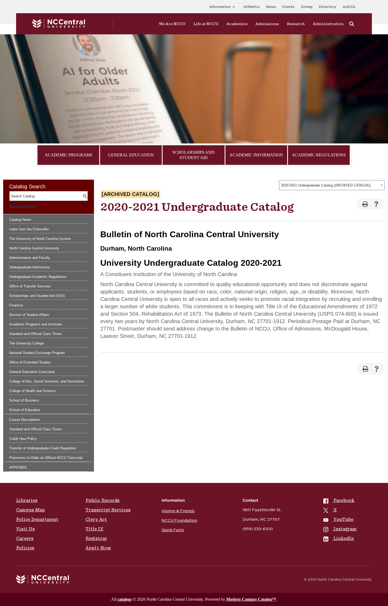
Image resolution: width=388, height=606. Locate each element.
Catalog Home (20, 220)
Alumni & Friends (178, 511)
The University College (26, 343)
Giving (307, 6)
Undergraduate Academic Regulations (38, 277)
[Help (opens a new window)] (376, 204)
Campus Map (30, 509)
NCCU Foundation (179, 520)
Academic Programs (68, 155)
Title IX (94, 528)
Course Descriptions (24, 420)
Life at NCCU (206, 24)
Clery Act (96, 519)
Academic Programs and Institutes (35, 324)
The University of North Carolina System (40, 239)
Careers (25, 538)
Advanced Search (22, 206)
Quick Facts (173, 530)
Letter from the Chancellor (29, 229)
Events (288, 6)
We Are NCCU (172, 24)
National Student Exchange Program (37, 353)
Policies (25, 548)
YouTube (343, 519)
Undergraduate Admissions (29, 267)
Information (219, 7)
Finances (16, 305)
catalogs (124, 599)
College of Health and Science (32, 391)
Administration (328, 24)
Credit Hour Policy (23, 439)
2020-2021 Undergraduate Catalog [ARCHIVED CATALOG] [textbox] (326, 185)
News (271, 6)
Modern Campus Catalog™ (251, 599)
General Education (131, 155)
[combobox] (332, 185)
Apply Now (98, 548)
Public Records (103, 500)
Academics (237, 24)
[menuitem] (340, 500)
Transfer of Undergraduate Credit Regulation (42, 448)
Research (296, 24)
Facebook (343, 500)
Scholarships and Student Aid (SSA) (37, 296)
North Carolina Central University (34, 248)
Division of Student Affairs (29, 315)
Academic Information (256, 155)
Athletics (251, 6)
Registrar (96, 538)
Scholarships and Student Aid (193, 155)
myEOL (349, 6)
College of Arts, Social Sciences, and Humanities (46, 381)
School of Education (24, 410)
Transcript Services (108, 509)
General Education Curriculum (32, 372)
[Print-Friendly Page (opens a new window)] (365, 204)
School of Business (24, 400)
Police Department (37, 519)
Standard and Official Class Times (35, 334)
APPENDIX (18, 467)
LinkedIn (343, 538)
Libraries (26, 500)
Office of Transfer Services (30, 286)
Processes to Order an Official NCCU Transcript (46, 458)
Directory (327, 6)
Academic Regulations (319, 155)
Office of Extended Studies (30, 362)
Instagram (345, 528)
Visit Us (25, 528)
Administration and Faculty (29, 258)
